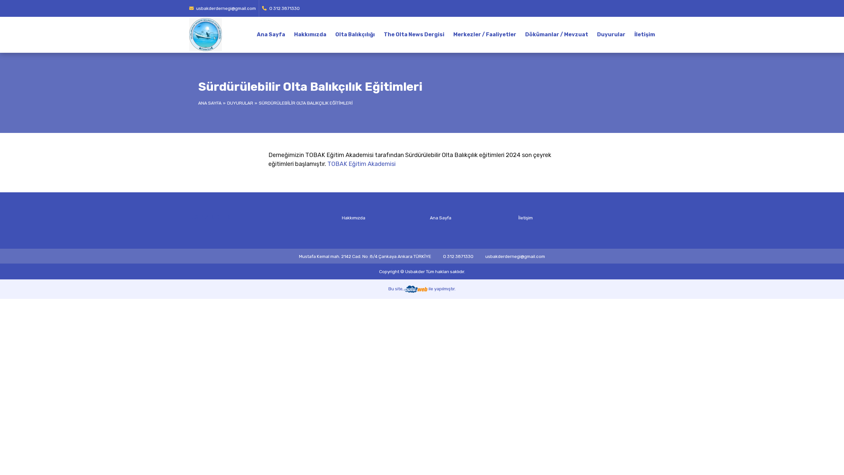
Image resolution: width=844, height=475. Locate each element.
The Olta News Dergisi (414, 34)
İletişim (644, 34)
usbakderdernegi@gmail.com (225, 8)
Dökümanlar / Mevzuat (556, 34)
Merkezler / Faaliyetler (484, 34)
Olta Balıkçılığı (355, 34)
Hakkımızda (310, 34)
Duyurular (611, 34)
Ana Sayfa (271, 34)
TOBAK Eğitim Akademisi (361, 164)
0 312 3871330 (284, 8)
